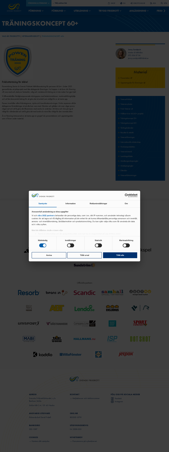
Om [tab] (126, 204)
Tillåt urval (84, 255)
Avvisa (49, 255)
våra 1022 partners (46, 216)
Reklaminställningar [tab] (98, 204)
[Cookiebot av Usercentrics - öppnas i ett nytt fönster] (126, 195)
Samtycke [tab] (42, 204)
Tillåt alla (120, 255)
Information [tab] (70, 204)
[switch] (70, 245)
